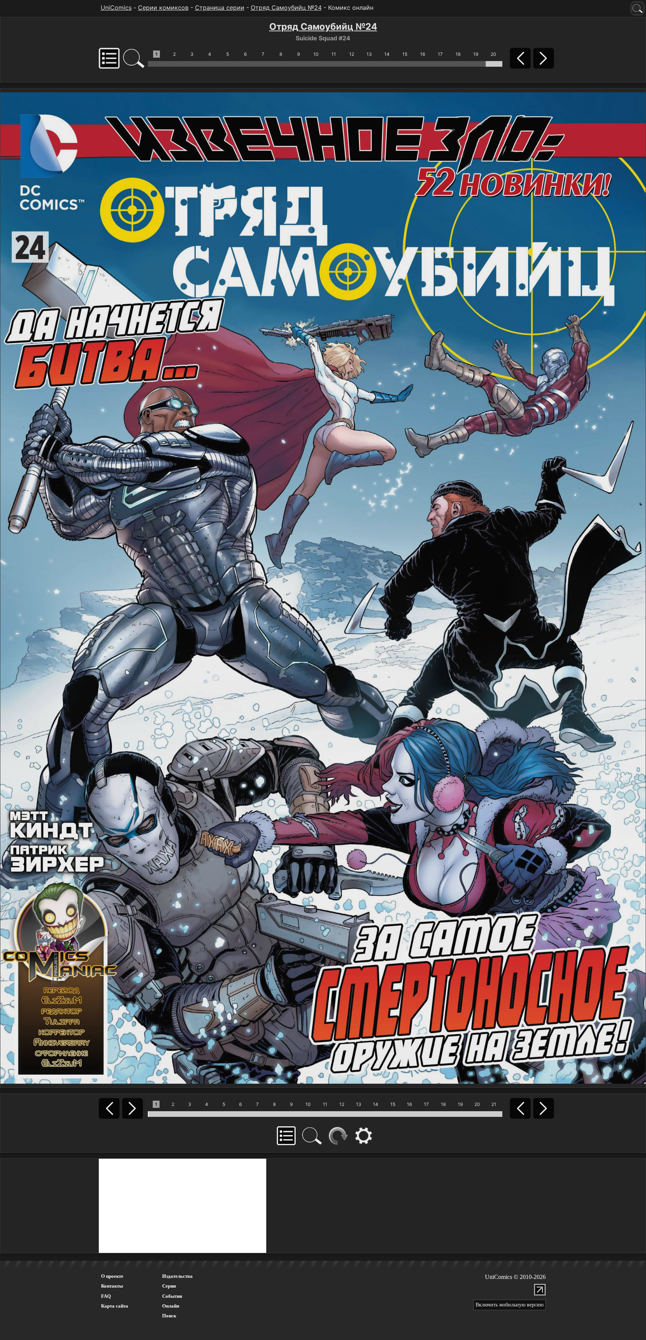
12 (351, 54)
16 (422, 54)
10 (316, 54)
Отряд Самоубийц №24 (286, 7)
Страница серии (219, 7)
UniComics (116, 7)
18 (458, 54)
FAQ (106, 1296)
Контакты (112, 1286)
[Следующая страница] (323, 587)
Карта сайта (114, 1306)
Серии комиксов (163, 7)
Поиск (169, 1316)
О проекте (112, 1276)
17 (440, 54)
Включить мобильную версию (509, 1305)
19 (475, 54)
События (172, 1296)
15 (404, 54)
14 (387, 54)
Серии (169, 1286)
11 (333, 54)
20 (493, 54)
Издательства (177, 1276)
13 (369, 54)
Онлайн (170, 1306)
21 (493, 1104)
